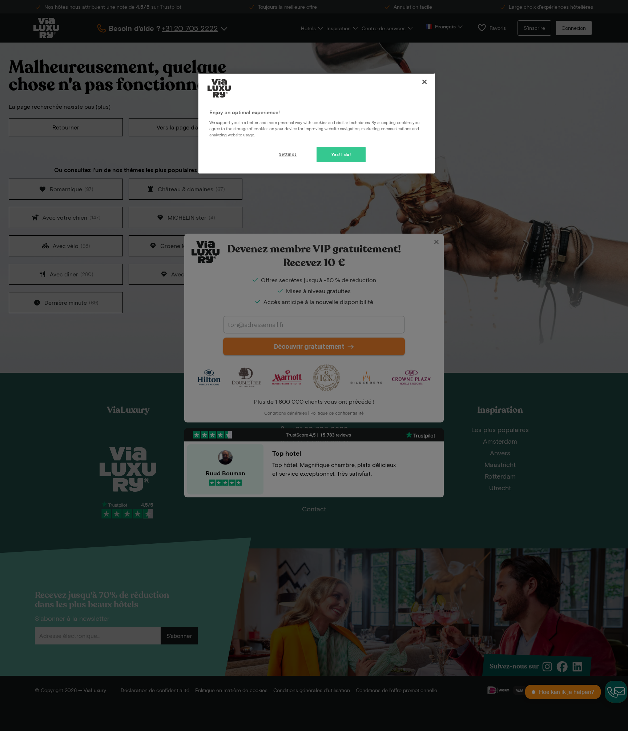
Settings (288, 154)
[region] (316, 123)
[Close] (424, 82)
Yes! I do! (341, 154)
